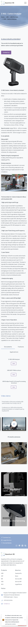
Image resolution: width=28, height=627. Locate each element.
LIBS (7, 17)
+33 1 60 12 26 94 (8, 600)
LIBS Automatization (10, 459)
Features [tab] (21, 347)
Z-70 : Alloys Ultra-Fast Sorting (14, 521)
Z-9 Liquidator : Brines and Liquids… (12, 490)
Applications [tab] (14, 352)
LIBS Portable (14, 17)
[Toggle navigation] (25, 3)
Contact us (7, 604)
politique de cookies (10, 624)
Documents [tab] (8, 347)
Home (2, 17)
